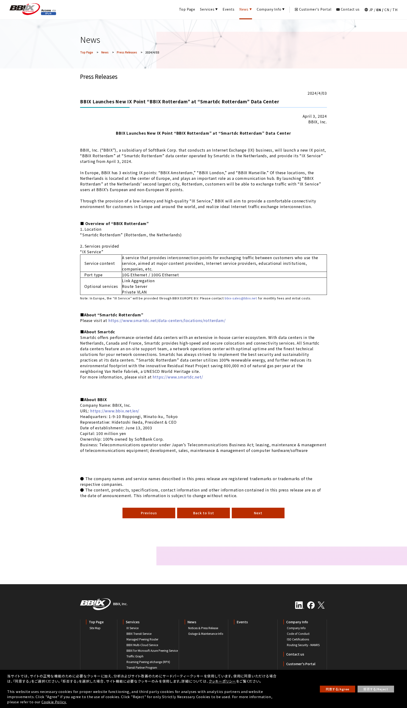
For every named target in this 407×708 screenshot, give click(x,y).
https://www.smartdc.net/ (178, 377)
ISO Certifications (298, 639)
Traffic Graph (134, 656)
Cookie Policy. (54, 701)
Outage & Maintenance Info (205, 634)
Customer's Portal (315, 9)
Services (207, 9)
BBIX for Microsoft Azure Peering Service (152, 650)
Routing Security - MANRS (303, 645)
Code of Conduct (298, 634)
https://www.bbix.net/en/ (114, 411)
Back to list (203, 513)
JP (371, 9)
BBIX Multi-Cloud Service (142, 645)
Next (258, 513)
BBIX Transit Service (138, 634)
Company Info (269, 9)
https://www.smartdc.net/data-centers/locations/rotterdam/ (167, 320)
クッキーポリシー (222, 681)
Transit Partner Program (141, 667)
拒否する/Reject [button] (375, 689)
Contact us (350, 9)
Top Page (187, 9)
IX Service (132, 628)
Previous (149, 513)
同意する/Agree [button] (337, 689)
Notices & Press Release (203, 628)
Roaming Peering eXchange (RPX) (148, 662)
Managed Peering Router (142, 639)
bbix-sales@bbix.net (241, 298)
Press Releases (127, 52)
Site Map (95, 628)
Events (229, 9)
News (243, 9)
